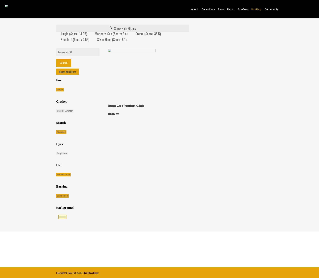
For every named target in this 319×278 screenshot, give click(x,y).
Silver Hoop (62, 195)
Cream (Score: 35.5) (148, 33)
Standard (61, 132)
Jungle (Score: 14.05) (74, 33)
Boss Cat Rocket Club (77, 273)
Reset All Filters (67, 72)
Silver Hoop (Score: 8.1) (112, 39)
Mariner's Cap (63, 174)
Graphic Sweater (65, 110)
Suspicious (62, 153)
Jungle (60, 89)
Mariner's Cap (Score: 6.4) (111, 33)
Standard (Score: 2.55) (75, 39)
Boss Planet (93, 273)
